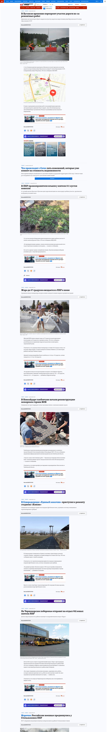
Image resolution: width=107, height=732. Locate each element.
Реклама (77, 4)
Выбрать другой (49, 8)
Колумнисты (77, 1)
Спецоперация (17, 1)
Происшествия (84, 1)
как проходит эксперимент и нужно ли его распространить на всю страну (49, 119)
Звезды (48, 1)
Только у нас (32, 7)
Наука (66, 1)
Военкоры (38, 7)
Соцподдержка (60, 1)
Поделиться (82, 197)
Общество (31, 1)
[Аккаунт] (105, 1)
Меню (2, 1)
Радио (71, 4)
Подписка (83, 4)
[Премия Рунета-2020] (37, 4)
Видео (11, 1)
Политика (25, 1)
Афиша (77, 7)
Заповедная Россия (64, 7)
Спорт (70, 1)
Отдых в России (56, 7)
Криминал (27, 275)
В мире (43, 1)
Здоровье (53, 1)
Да (44, 8)
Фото (7, 1)
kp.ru (63, 126)
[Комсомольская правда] (26, 4)
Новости (27, 7)
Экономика (37, 1)
